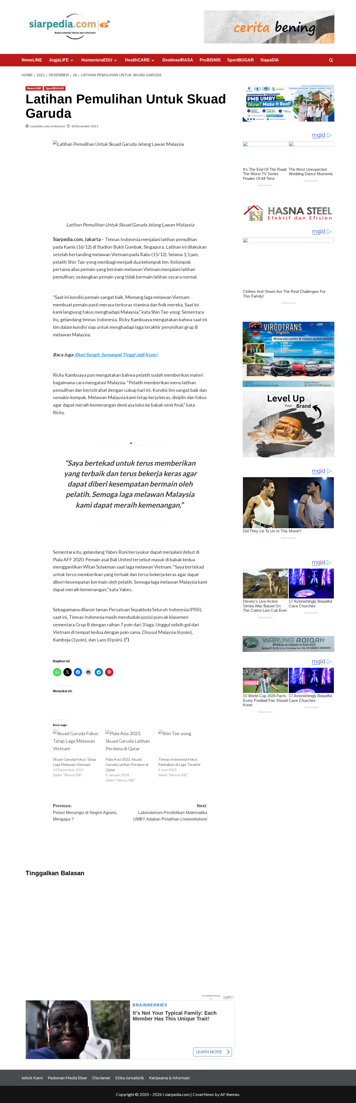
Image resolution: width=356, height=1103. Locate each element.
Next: (170, 812)
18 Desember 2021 (84, 126)
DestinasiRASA (177, 60)
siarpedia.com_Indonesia (47, 126)
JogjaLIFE (59, 60)
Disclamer (101, 1077)
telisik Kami (32, 1077)
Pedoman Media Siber (67, 1077)
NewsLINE (32, 60)
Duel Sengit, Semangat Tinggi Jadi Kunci (116, 354)
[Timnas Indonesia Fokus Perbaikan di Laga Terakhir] (182, 743)
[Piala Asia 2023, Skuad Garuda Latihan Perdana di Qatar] (129, 743)
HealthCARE (137, 60)
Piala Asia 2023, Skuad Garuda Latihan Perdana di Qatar (127, 764)
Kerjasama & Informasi (169, 1077)
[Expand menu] (72, 60)
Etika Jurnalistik (129, 1077)
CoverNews (203, 1094)
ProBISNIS (210, 60)
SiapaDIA (269, 60)
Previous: (85, 812)
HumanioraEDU (96, 60)
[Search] (331, 60)
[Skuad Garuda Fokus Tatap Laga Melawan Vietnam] (76, 743)
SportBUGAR (240, 60)
